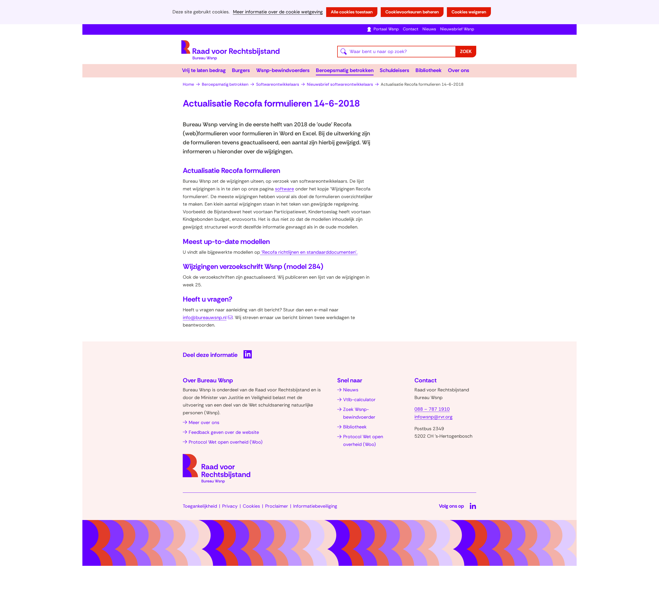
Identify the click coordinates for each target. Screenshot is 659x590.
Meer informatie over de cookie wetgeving (278, 12)
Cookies (251, 506)
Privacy (230, 506)
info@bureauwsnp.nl (205, 317)
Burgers (241, 70)
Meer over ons (204, 422)
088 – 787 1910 (432, 409)
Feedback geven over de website (224, 432)
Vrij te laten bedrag (204, 70)
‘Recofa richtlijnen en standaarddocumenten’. (309, 252)
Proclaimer (276, 506)
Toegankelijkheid (200, 506)
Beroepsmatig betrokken (345, 70)
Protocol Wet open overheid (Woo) (226, 442)
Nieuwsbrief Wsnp (457, 29)
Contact (410, 29)
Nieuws (429, 29)
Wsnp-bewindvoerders (283, 70)
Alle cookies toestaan (352, 12)
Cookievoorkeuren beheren (412, 12)
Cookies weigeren (469, 12)
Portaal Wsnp (386, 29)
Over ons (458, 70)
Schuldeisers (394, 70)
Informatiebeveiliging (315, 506)
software (284, 189)
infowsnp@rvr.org (433, 417)
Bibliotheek (428, 70)
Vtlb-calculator (359, 400)
